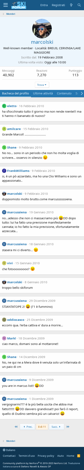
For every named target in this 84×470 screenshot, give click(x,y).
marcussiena (17, 212)
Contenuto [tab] (64, 93)
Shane (12, 147)
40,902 (8, 75)
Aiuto (60, 456)
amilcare (14, 129)
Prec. (29, 427)
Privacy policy (46, 456)
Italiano (10, 450)
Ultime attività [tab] (43, 93)
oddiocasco (15, 320)
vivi (10, 263)
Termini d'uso (27, 456)
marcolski (14, 193)
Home (70, 456)
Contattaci (9, 456)
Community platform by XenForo (35, 463)
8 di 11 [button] (42, 427)
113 (75, 75)
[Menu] (5, 5)
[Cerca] (79, 5)
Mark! (11, 338)
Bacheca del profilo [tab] (15, 93)
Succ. (55, 427)
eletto (12, 106)
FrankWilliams (18, 171)
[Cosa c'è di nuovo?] (71, 5)
